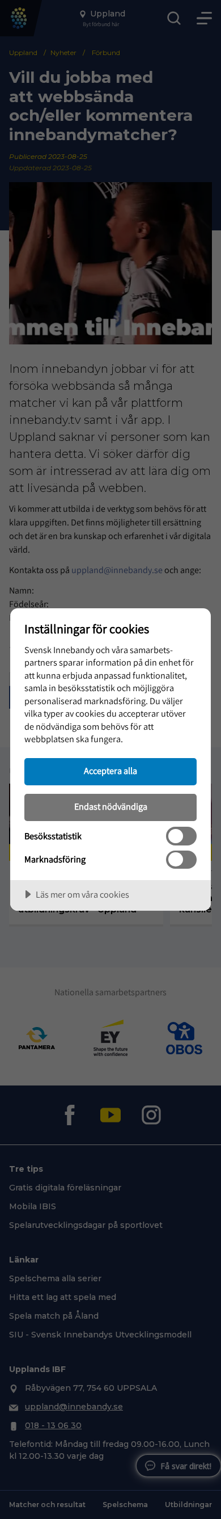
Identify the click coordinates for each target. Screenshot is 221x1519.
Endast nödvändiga (110, 806)
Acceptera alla (110, 770)
